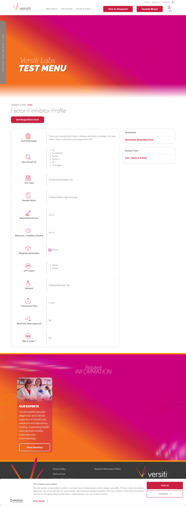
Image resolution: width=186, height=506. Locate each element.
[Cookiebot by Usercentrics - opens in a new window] (16, 501)
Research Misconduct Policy (108, 469)
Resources (156, 2)
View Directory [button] (35, 447)
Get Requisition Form (27, 119)
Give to (118, 9)
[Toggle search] (172, 2)
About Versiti (51, 8)
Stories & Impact (83, 8)
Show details (39, 501)
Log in (169, 11)
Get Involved (66, 8)
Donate (150, 9)
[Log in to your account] (169, 7)
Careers (147, 2)
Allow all (165, 485)
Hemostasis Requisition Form (139, 139)
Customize (163, 494)
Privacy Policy (59, 469)
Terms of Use (59, 474)
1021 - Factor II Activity (136, 158)
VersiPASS (166, 2)
